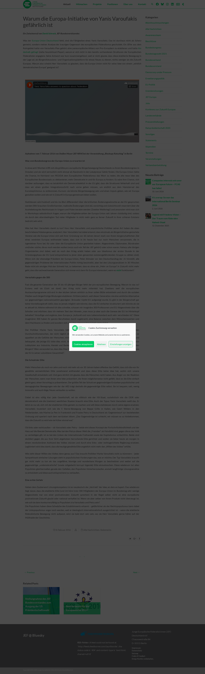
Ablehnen (101, 344)
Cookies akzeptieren (83, 344)
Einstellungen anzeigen (120, 344)
